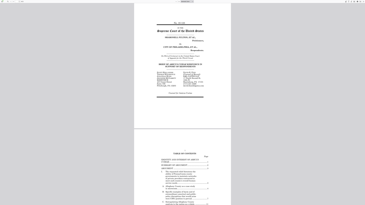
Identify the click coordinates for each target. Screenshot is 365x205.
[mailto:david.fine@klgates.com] (193, 86)
